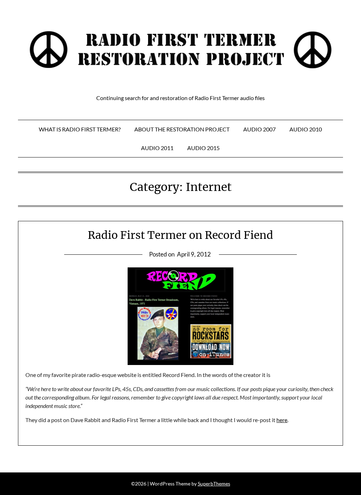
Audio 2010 (305, 129)
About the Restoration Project (182, 129)
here (281, 419)
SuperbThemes (214, 484)
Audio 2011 (157, 147)
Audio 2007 (259, 129)
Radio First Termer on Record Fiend (180, 235)
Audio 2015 (203, 147)
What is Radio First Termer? (80, 129)
